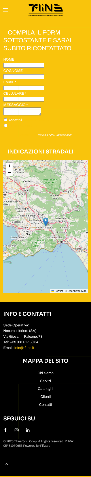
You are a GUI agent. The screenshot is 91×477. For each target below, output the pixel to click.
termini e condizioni (38, 120)
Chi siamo (45, 373)
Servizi (45, 381)
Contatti (45, 404)
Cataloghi (45, 389)
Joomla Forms (28, 134)
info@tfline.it (24, 348)
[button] (5, 10)
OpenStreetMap (77, 291)
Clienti (45, 396)
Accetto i (30, 120)
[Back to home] (45, 10)
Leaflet (58, 291)
